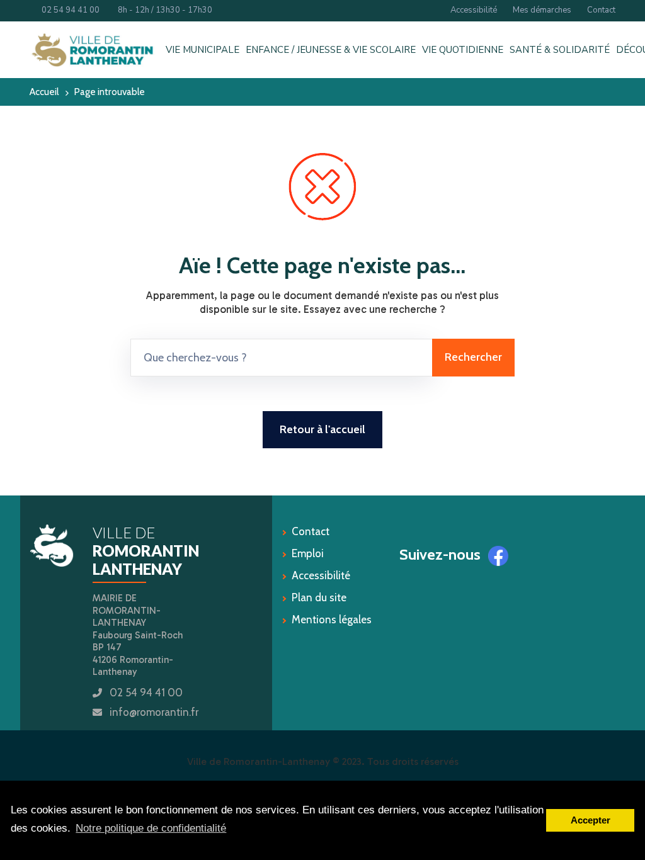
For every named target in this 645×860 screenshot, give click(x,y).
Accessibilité (473, 10)
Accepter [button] (590, 820)
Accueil (44, 92)
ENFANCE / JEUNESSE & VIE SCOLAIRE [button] (331, 50)
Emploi (308, 553)
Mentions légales (332, 619)
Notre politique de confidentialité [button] (151, 828)
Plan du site (319, 597)
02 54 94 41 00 (68, 10)
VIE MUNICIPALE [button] (202, 50)
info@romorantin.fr (154, 712)
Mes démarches (542, 10)
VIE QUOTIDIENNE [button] (462, 50)
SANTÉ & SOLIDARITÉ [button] (560, 50)
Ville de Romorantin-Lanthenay (258, 761)
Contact (601, 10)
